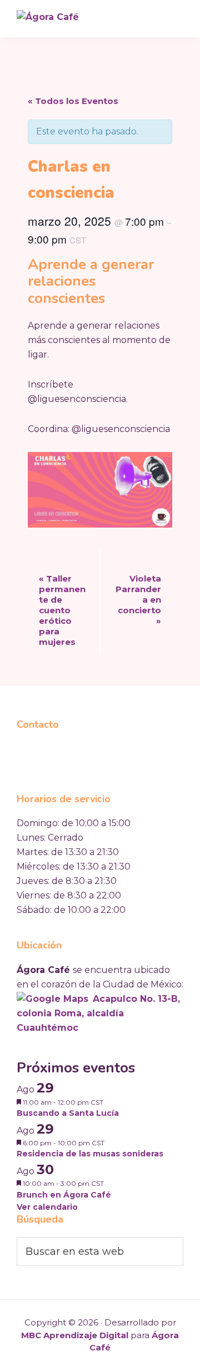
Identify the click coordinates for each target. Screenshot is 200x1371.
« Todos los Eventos (73, 101)
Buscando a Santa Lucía (68, 1113)
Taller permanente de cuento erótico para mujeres (62, 610)
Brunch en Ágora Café (64, 1195)
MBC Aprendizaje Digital (74, 1335)
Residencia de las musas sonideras (90, 1154)
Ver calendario (47, 1207)
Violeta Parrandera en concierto (138, 599)
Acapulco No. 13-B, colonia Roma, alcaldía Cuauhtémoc (98, 1013)
